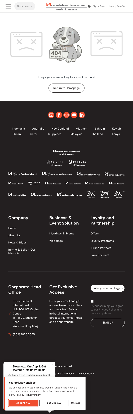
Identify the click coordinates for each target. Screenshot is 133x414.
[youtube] (74, 115)
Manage (76, 403)
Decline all (54, 403)
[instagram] (66, 115)
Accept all (23, 403)
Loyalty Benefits (117, 6)
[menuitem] (24, 6)
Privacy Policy (33, 394)
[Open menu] (8, 6)
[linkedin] (82, 115)
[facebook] (59, 115)
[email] (51, 115)
